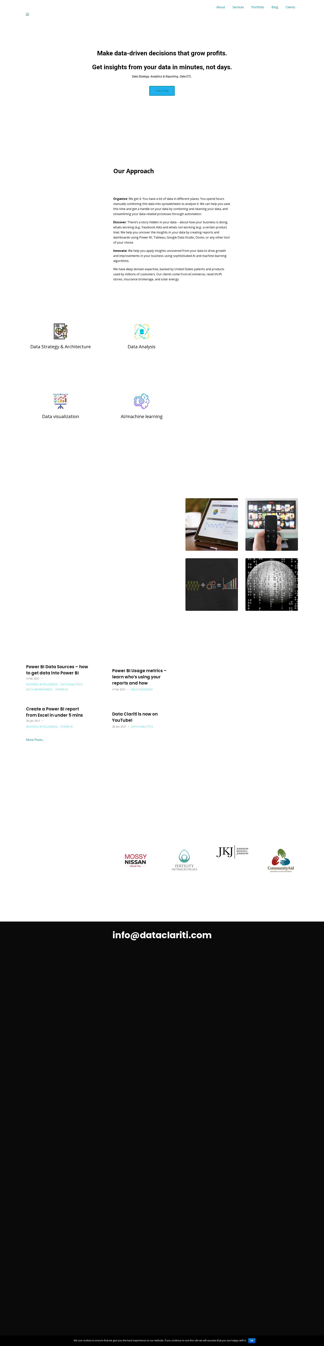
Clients (290, 7)
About (220, 7)
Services (238, 7)
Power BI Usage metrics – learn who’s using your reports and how (139, 677)
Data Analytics (71, 684)
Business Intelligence (42, 684)
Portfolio (257, 7)
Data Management (39, 689)
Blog (275, 7)
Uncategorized (141, 689)
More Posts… (35, 740)
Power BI (61, 689)
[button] (162, 91)
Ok (251, 1340)
